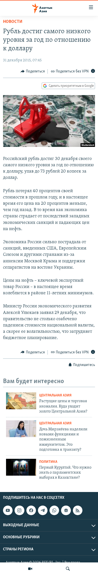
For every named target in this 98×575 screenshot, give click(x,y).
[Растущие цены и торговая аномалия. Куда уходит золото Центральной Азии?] (21, 400)
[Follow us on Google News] (66, 510)
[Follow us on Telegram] (42, 510)
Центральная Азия (55, 395)
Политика (48, 462)
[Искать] (67, 568)
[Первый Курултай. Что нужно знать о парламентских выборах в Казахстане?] (21, 467)
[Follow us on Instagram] (19, 510)
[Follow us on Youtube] (8, 510)
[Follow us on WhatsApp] (54, 510)
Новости (12, 22)
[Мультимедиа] (30, 568)
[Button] (33, 71)
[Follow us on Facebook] (31, 510)
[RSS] (77, 510)
